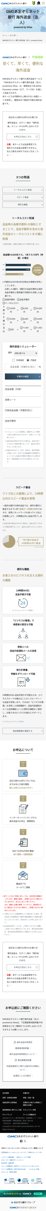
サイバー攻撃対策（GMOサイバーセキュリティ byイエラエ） (20, 1166)
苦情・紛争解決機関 (9, 1098)
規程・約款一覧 (28, 1098)
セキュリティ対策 (29, 1110)
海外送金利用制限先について (22, 1054)
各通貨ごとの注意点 (22, 1076)
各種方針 (26, 1093)
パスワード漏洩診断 (7, 1157)
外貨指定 (20, 360)
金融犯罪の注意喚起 (9, 1102)
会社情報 (5, 1093)
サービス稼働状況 (29, 1115)
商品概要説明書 (24, 1060)
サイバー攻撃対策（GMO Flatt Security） (14, 1169)
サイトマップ (7, 1115)
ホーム (4, 35)
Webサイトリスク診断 (24, 1157)
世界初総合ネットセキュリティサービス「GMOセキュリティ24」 (22, 1152)
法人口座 (13, 35)
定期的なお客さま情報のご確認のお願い (32, 1104)
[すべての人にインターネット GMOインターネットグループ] (23, 1208)
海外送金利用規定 (24, 1042)
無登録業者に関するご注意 (12, 1110)
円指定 (33, 360)
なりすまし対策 (34, 1169)
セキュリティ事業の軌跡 (9, 1172)
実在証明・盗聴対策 (7, 1163)
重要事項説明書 (22, 1048)
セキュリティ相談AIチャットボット (12, 1160)
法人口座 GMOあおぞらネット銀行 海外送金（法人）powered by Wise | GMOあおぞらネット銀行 (13, 3)
